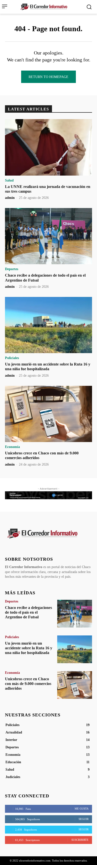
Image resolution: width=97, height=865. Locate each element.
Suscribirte (80, 839)
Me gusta (82, 808)
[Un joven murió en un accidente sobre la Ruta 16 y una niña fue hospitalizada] (48, 325)
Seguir (84, 818)
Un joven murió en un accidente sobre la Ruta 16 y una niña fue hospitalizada (47, 366)
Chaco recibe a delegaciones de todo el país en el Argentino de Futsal (28, 612)
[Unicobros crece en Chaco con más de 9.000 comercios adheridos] (48, 414)
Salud (9, 180)
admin (10, 198)
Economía (12, 447)
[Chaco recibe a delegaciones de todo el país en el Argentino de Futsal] (48, 236)
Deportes (11, 269)
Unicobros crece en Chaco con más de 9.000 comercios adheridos (28, 683)
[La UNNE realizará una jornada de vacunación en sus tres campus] (48, 147)
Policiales (12, 358)
